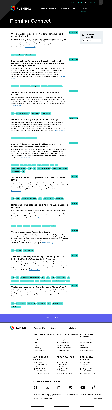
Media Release (15, 86)
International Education (64, 348)
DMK (13, 280)
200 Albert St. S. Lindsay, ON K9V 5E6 (64, 364)
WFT (23, 171)
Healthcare (44, 86)
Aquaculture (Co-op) (36, 225)
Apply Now (92, 2)
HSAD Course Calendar (48, 198)
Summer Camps (59, 198)
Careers (59, 328)
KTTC (30, 168)
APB (21, 165)
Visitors (72, 328)
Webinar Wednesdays (31, 138)
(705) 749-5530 (40, 369)
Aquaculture (26, 225)
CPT (34, 165)
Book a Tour (37, 342)
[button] (101, 2)
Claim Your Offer (31, 303)
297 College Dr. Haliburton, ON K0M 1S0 (87, 364)
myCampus (80, 2)
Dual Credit (18, 250)
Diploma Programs (41, 303)
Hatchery (53, 225)
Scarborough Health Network (55, 86)
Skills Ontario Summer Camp (44, 168)
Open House (37, 340)
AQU (43, 277)
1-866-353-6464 (41, 371)
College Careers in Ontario (37, 406)
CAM (48, 277)
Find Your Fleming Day (57, 303)
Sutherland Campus (16, 171)
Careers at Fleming (39, 350)
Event (49, 303)
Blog (13, 54)
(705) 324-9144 (63, 369)
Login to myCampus (86, 350)
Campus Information (42, 373)
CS (68, 277)
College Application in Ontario (87, 406)
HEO (52, 165)
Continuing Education (61, 277)
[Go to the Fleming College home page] (21, 328)
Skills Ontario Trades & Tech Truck (60, 168)
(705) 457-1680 (87, 369)
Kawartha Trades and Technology (19, 168)
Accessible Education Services (22, 113)
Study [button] (36, 8)
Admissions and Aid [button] (49, 8)
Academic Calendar (86, 340)
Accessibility (37, 348)
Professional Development (58, 280)
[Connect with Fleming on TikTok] (94, 388)
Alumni (19, 225)
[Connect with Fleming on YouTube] (83, 388)
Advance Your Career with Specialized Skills (30, 277)
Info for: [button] (84, 9)
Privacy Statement (98, 398)
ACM (17, 277)
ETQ (39, 165)
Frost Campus (45, 165)
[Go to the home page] (21, 9)
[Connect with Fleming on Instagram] (71, 388)
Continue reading (30, 47)
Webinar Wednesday (30, 54)
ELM (17, 280)
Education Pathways (20, 138)
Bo (30, 165)
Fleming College (35, 86)
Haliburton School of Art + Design (29, 198)
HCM (32, 280)
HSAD (40, 198)
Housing (83, 345)
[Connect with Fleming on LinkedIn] (59, 388)
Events (17, 198)
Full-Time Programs (63, 342)
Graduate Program (24, 280)
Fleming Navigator (86, 342)
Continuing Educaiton (25, 86)
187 (55, 318)
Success (13, 225)
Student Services (19, 54)
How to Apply (61, 340)
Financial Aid (84, 348)
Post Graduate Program (45, 280)
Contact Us (39, 328)
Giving (73, 2)
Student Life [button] (65, 8)
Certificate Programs (20, 303)
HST (56, 165)
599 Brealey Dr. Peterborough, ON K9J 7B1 (41, 364)
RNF (68, 280)
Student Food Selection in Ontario (61, 406)
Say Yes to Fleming (16, 306)
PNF (37, 280)
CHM (53, 277)
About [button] (75, 8)
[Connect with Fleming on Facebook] (36, 388)
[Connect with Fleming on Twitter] (47, 388)
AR (25, 165)
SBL (34, 168)
